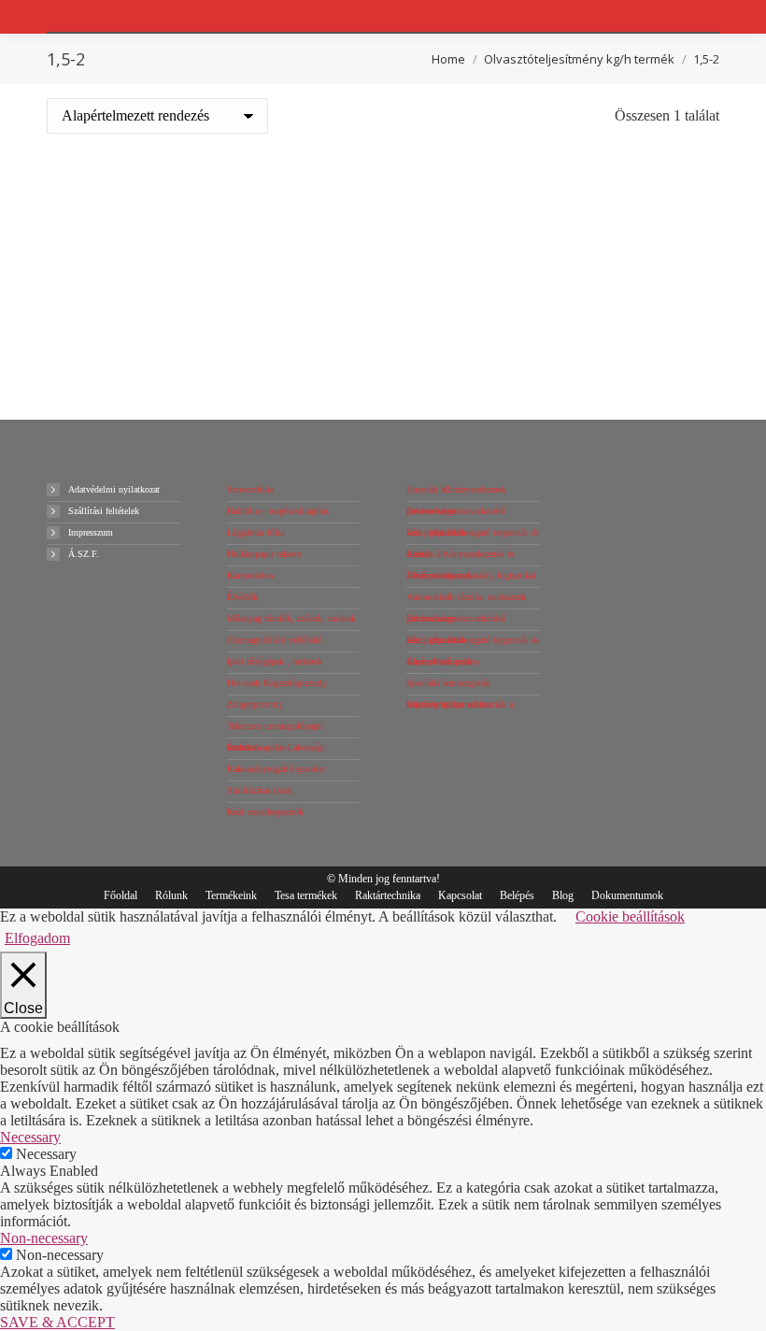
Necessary (46, 1154)
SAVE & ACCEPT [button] (57, 1322)
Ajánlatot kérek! (213, 377)
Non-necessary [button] (44, 1238)
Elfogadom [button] (37, 938)
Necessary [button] (30, 1137)
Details (212, 344)
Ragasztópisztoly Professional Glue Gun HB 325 (213, 277)
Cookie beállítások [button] (630, 916)
